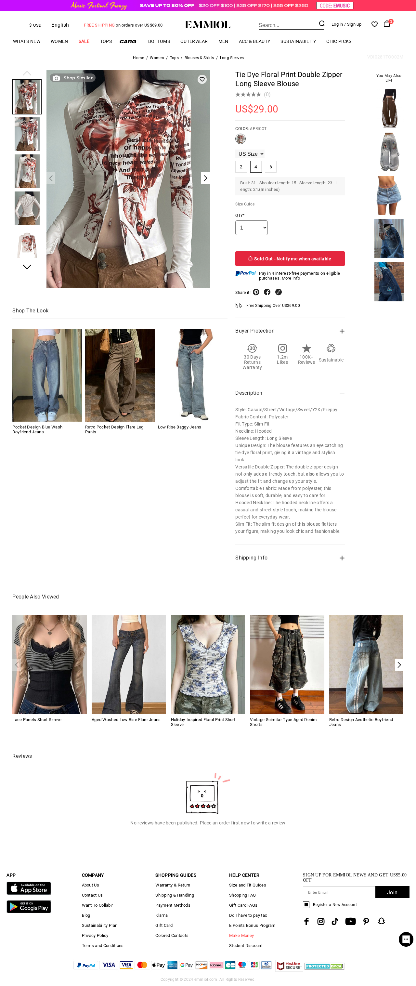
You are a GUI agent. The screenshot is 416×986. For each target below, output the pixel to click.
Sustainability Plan (100, 925)
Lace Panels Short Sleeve (36, 719)
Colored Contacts (171, 935)
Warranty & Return (172, 885)
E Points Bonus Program (252, 925)
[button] (27, 73)
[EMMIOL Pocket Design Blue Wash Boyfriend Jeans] (47, 375)
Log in (337, 24)
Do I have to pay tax (248, 915)
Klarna (161, 915)
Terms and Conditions (103, 945)
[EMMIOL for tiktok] (335, 921)
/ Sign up (352, 24)
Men (223, 41)
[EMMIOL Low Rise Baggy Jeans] (193, 375)
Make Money (241, 935)
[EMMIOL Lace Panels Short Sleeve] (49, 664)
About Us (90, 885)
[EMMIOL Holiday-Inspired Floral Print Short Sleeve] (208, 664)
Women (59, 41)
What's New (26, 41)
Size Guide (244, 204)
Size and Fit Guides (247, 885)
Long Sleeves (232, 58)
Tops (106, 41)
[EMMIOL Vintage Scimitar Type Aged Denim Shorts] (287, 664)
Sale (84, 41)
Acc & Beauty (254, 41)
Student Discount (246, 945)
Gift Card (164, 925)
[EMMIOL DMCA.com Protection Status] (324, 970)
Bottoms (159, 41)
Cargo (130, 41)
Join (392, 892)
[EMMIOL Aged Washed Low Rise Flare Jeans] (129, 664)
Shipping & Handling (174, 895)
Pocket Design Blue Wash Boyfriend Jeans (37, 430)
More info (291, 278)
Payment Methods (172, 905)
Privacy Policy (95, 935)
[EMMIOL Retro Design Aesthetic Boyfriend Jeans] (366, 664)
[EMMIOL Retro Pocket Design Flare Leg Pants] (120, 375)
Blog (86, 915)
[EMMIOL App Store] (28, 893)
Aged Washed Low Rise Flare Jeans (126, 719)
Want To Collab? (97, 905)
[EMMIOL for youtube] (350, 921)
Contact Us (92, 895)
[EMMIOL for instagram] (321, 921)
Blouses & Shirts (199, 58)
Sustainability (298, 41)
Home (138, 58)
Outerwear (194, 41)
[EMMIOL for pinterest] (366, 921)
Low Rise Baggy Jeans (180, 427)
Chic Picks (338, 41)
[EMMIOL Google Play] (28, 911)
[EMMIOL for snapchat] (381, 921)
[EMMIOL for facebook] (306, 921)
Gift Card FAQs (243, 905)
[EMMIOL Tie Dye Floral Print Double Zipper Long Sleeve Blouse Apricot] (240, 141)
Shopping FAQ (242, 895)
